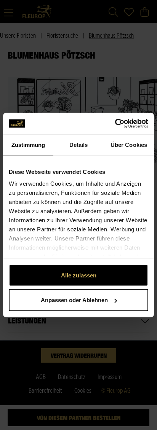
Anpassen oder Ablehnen (74, 300)
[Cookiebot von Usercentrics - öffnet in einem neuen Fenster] (115, 124)
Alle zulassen (78, 275)
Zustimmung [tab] (28, 144)
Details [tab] (78, 144)
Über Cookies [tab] (129, 144)
